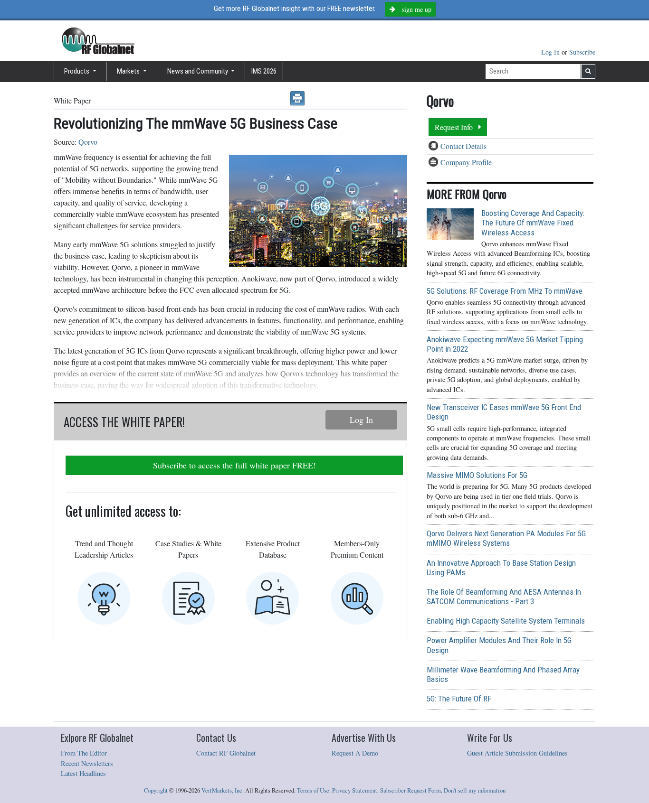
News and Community (198, 71)
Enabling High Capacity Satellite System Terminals (506, 621)
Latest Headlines (83, 773)
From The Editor (84, 752)
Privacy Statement (354, 790)
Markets (129, 71)
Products (77, 71)
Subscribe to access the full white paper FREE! (234, 465)
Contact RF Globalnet (226, 752)
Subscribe (582, 51)
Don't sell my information (475, 790)
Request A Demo (355, 752)
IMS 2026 (264, 71)
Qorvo (87, 142)
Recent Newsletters (87, 763)
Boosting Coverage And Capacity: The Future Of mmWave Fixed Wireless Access (532, 222)
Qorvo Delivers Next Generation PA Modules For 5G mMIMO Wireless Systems (506, 538)
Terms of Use (313, 790)
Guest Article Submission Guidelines (517, 752)
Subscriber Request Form (410, 790)
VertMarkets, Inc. (222, 790)
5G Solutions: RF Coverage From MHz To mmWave (504, 291)
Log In (551, 51)
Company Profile (466, 162)
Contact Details (463, 146)
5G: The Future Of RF (459, 698)
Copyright (156, 790)
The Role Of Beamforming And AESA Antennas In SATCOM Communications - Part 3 (504, 596)
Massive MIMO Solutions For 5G (477, 475)
